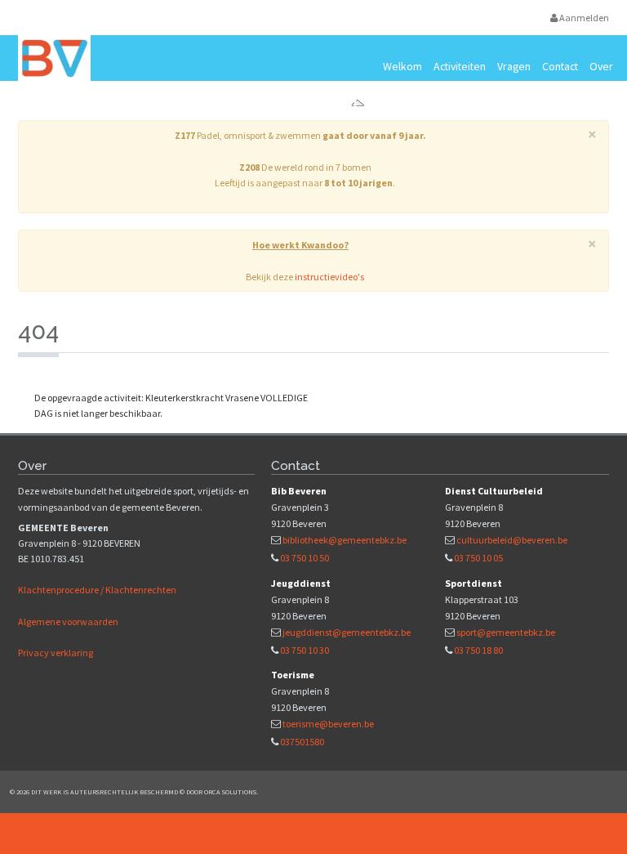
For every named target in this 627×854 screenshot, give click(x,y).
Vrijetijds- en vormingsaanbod (200, 104)
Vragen (514, 66)
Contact (560, 66)
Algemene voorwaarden (68, 621)
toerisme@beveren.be (328, 724)
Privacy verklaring (55, 652)
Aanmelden (583, 17)
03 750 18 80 (478, 650)
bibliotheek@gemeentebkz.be (344, 540)
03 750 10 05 (478, 558)
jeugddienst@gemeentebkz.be (346, 632)
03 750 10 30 (304, 650)
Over (601, 66)
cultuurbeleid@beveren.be (511, 540)
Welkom (402, 66)
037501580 (302, 742)
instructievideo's (329, 277)
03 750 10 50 (304, 558)
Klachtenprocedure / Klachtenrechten (97, 589)
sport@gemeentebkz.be (505, 632)
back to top (313, 833)
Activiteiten (460, 66)
